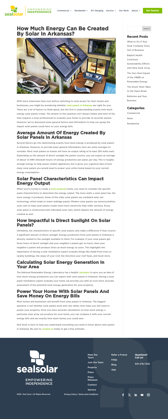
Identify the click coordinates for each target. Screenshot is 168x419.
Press (91, 372)
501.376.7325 (142, 364)
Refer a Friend (119, 354)
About (135, 10)
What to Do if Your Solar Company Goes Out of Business (138, 45)
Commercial (63, 10)
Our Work (124, 10)
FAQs (114, 359)
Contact (92, 384)
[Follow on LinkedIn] (135, 395)
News (130, 118)
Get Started (152, 10)
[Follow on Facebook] (123, 395)
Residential (80, 10)
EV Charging (97, 10)
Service (110, 10)
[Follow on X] (129, 395)
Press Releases (93, 378)
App (113, 369)
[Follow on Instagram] (148, 395)
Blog (113, 364)
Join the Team (95, 362)
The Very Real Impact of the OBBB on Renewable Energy (138, 77)
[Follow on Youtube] (142, 395)
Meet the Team (93, 356)
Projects (92, 367)
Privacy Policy (70, 394)
